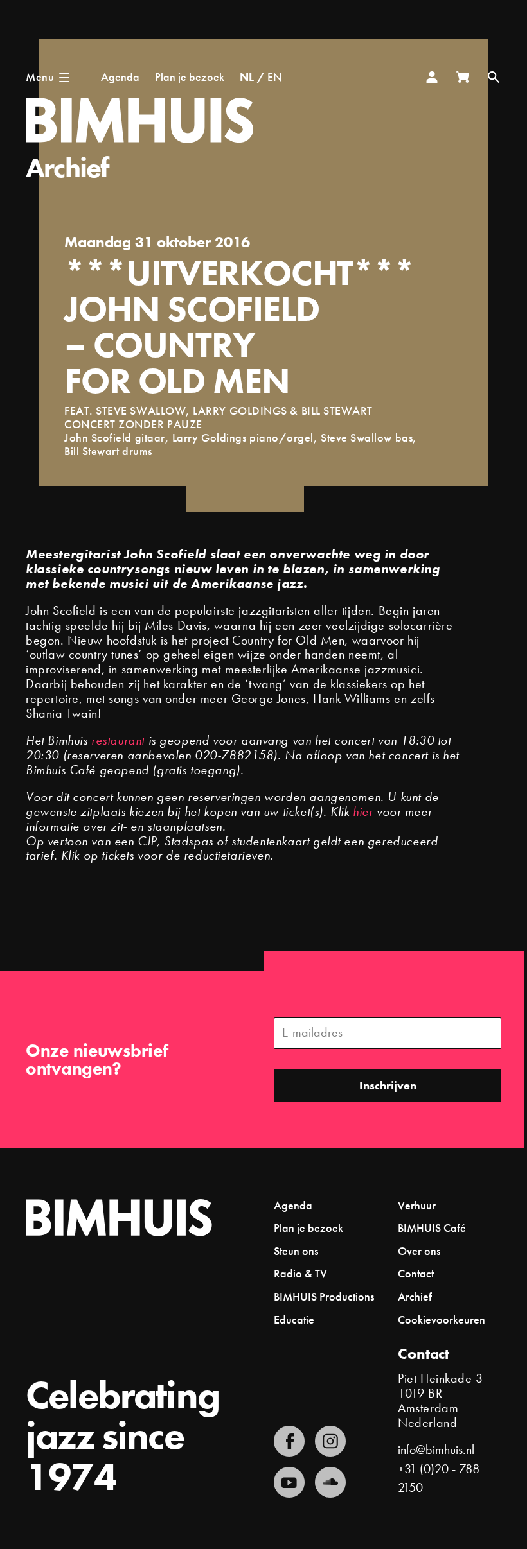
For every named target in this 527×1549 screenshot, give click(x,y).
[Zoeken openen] (493, 77)
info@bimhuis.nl (436, 1450)
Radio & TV (300, 1273)
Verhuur (417, 1205)
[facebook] (289, 1441)
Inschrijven (387, 1085)
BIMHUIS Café (432, 1227)
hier (363, 812)
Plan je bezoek (189, 76)
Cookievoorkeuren (441, 1320)
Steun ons (296, 1250)
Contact (416, 1273)
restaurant (118, 740)
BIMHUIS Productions (324, 1296)
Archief (67, 168)
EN (274, 76)
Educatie (294, 1319)
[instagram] (330, 1441)
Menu (40, 76)
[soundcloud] (330, 1482)
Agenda (120, 76)
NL (247, 76)
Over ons (419, 1250)
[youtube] (289, 1482)
